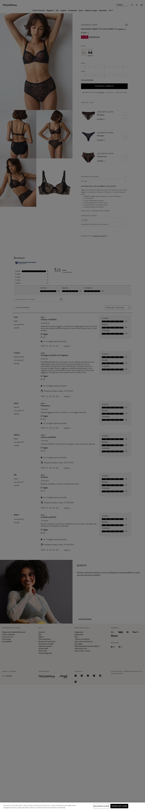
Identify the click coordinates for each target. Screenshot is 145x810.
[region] (72, 806)
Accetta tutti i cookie (119, 806)
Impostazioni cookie (101, 806)
